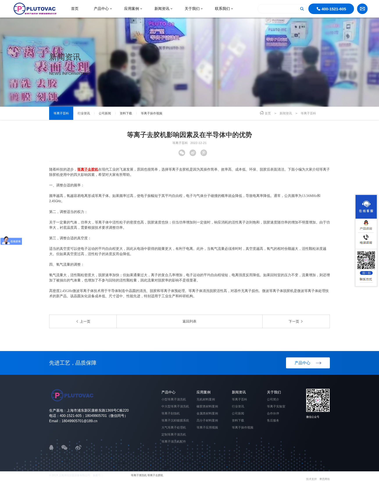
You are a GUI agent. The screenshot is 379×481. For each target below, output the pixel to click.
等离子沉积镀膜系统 (175, 420)
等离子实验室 (276, 406)
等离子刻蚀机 (170, 413)
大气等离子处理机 (173, 427)
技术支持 (311, 479)
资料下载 (238, 420)
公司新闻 (238, 413)
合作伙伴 (273, 413)
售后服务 (273, 420)
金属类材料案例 (207, 413)
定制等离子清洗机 (173, 434)
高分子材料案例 (207, 420)
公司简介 (273, 399)
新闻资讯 (286, 113)
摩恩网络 (324, 479)
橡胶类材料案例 (207, 406)
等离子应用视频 (207, 427)
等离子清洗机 (139, 475)
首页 (268, 113)
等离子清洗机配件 (173, 441)
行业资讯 (238, 406)
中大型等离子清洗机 (175, 406)
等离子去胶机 (155, 475)
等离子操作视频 (242, 427)
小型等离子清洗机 (173, 399)
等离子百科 (308, 113)
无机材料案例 (206, 399)
